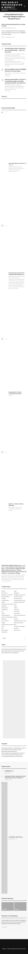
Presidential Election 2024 (20, 620)
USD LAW (16, 628)
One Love (16, 619)
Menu (25, 6)
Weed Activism (4, 630)
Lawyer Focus (17, 613)
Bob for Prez (4, 593)
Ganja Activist (4, 607)
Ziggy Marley (4, 632)
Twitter (2, 101)
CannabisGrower (5, 600)
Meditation (3, 619)
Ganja (15, 606)
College (3, 602)
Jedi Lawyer (16, 609)
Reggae (3, 622)
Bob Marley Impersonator (19, 594)
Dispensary (4, 606)
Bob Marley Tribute (18, 596)
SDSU (15, 624)
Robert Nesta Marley (18, 622)
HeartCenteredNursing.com (8, 27)
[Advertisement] (14, 699)
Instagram (5, 101)
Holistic (16, 607)
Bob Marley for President (7, 594)
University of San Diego (19, 626)
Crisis (15, 604)
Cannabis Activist (18, 598)
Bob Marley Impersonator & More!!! (12, 4)
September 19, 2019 (11, 37)
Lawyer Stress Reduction (19, 615)
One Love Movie (5, 620)
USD (2, 628)
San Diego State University (7, 624)
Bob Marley (16, 593)
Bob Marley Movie (5, 596)
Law (2, 611)
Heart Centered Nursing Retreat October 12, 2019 (13, 25)
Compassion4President (19, 602)
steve (4, 37)
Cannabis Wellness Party (19, 600)
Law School (16, 611)
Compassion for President (7, 604)
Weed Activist (17, 630)
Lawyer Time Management (7, 617)
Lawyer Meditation (5, 615)
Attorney (3, 591)
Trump (2, 626)
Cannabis (3, 598)
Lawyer (3, 613)
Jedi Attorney (4, 609)
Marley (15, 617)
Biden (15, 591)
